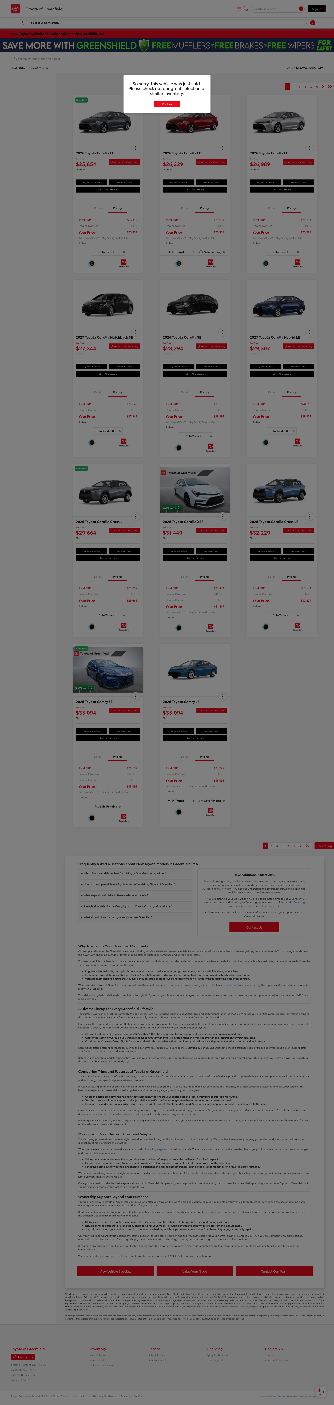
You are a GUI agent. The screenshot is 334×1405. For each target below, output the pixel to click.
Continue (167, 104)
